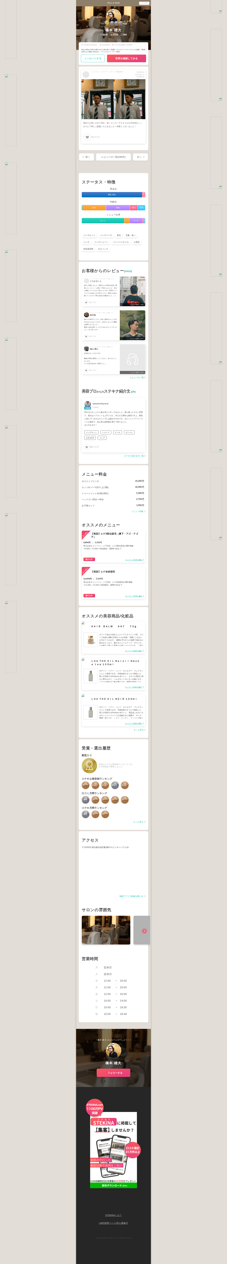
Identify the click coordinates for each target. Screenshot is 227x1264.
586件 (128, 271)
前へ (87, 157)
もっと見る (139, 730)
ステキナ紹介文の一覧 (134, 456)
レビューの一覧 (137, 378)
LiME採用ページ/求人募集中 (113, 1223)
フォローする (115, 1072)
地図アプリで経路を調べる (131, 896)
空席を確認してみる (126, 58)
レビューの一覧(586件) (113, 157)
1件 (133, 392)
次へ (139, 157)
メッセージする (93, 58)
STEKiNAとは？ (113, 1215)
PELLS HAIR (113, 3)
